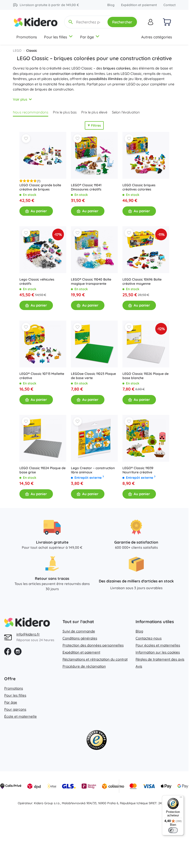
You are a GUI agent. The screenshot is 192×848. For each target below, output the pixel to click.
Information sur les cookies (158, 652)
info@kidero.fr (28, 634)
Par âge (87, 37)
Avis (139, 666)
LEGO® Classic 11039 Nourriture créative (137, 470)
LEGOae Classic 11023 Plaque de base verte (93, 376)
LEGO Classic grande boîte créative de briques (40, 187)
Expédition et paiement (139, 5)
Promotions (26, 37)
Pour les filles (55, 37)
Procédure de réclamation (84, 666)
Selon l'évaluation (126, 112)
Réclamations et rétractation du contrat (95, 659)
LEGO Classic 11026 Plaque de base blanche (145, 376)
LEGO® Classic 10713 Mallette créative (41, 376)
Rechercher (122, 22)
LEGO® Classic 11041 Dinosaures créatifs (86, 187)
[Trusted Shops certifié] (96, 741)
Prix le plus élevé (94, 112)
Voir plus (20, 99)
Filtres (96, 125)
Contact (169, 5)
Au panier (39, 211)
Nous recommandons (30, 112)
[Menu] (181, 798)
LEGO (17, 50)
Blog (110, 5)
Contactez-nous (149, 638)
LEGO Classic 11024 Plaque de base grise (42, 470)
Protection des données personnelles (93, 645)
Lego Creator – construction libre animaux (93, 470)
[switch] (173, 830)
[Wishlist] (26, 138)
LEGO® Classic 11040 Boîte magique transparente (91, 281)
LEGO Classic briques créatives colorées (138, 187)
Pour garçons (15, 709)
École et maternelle (20, 716)
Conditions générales (80, 638)
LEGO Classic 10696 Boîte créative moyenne (142, 281)
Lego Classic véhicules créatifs (36, 281)
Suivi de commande (79, 631)
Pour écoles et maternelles (158, 645)
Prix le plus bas (65, 112)
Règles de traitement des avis (160, 659)
